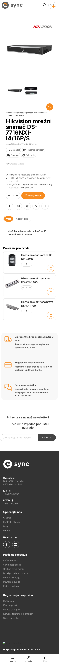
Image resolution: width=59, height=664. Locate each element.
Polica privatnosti (11, 586)
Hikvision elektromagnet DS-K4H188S (36, 280)
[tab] (8, 219)
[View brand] (42, 37)
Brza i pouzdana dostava (15, 573)
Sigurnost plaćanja (12, 564)
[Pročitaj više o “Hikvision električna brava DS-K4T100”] (50, 315)
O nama (7, 517)
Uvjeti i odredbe (11, 618)
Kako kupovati (10, 605)
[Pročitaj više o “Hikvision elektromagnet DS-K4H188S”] (50, 291)
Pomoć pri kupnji (11, 609)
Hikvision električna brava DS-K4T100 (37, 303)
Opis (8, 218)
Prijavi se (46, 437)
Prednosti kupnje (11, 577)
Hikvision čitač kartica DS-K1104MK (37, 257)
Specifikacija (22, 218)
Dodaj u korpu (35, 195)
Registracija (8, 601)
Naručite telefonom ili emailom (18, 613)
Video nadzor (18, 115)
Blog (5, 526)
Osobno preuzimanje (13, 569)
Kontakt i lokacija (11, 522)
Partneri (7, 530)
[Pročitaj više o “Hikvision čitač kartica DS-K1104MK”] (50, 268)
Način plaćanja (10, 560)
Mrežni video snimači (14, 113)
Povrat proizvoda (11, 581)
